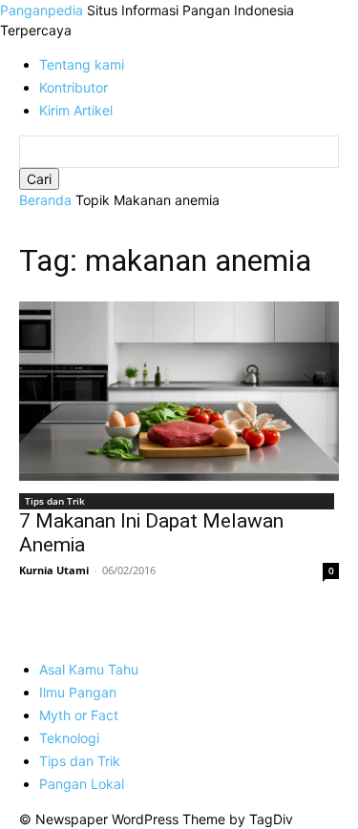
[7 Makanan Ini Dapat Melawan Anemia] (179, 391)
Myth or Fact (78, 715)
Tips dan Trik (55, 501)
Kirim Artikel (76, 110)
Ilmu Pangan (77, 692)
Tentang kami (81, 64)
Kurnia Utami (54, 570)
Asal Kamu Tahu (88, 669)
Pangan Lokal (81, 784)
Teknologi (69, 738)
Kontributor (73, 87)
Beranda (45, 200)
